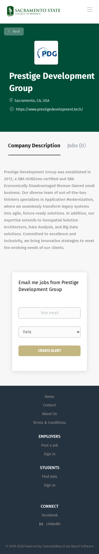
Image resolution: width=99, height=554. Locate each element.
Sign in (49, 454)
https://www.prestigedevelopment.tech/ (49, 109)
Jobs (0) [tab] (76, 145)
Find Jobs (49, 476)
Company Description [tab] (34, 145)
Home (49, 396)
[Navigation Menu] (89, 9)
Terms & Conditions (49, 422)
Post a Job (49, 445)
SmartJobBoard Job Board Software (68, 546)
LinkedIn (53, 524)
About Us (49, 414)
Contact (49, 405)
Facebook (50, 515)
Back (16, 31)
